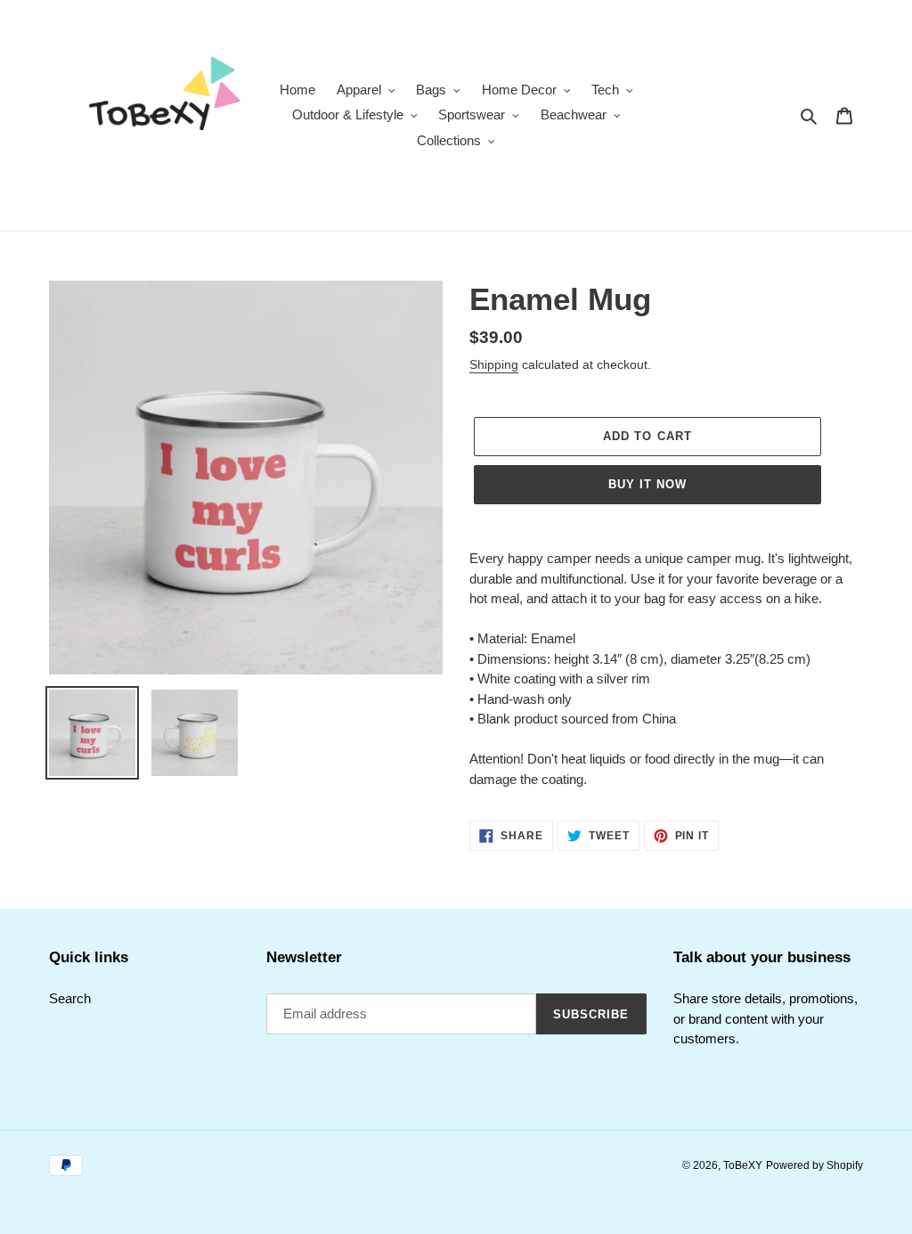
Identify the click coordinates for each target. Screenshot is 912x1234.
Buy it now (647, 484)
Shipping (493, 364)
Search (70, 998)
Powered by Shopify (814, 1165)
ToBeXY (742, 1165)
